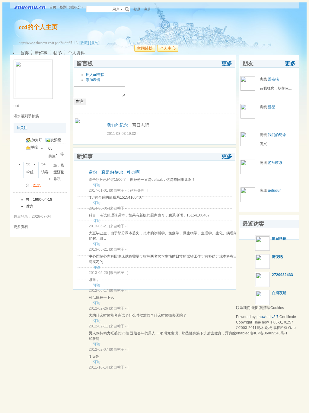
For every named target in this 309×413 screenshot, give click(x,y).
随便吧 (277, 257)
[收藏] (84, 43)
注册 (147, 9)
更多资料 (21, 227)
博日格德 (279, 238)
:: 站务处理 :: (137, 190)
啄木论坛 (264, 328)
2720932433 (282, 275)
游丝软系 (275, 163)
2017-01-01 (98, 190)
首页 (52, 7)
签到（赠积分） (72, 7)
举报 (34, 147)
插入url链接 (95, 75)
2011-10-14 (98, 367)
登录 (137, 9)
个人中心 (168, 48)
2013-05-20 (98, 273)
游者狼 (273, 79)
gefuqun (275, 190)
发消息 (55, 140)
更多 (226, 63)
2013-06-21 (98, 226)
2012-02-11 (98, 326)
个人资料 (76, 52)
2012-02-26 (98, 308)
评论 (96, 185)
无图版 (256, 308)
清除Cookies (273, 308)
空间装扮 (145, 48)
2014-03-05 (98, 208)
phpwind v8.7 (267, 317)
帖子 (57, 52)
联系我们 (243, 308)
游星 (271, 107)
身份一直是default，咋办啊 (114, 172)
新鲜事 (41, 52)
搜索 (127, 9)
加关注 (22, 128)
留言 (80, 101)
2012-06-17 (98, 290)
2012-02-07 (98, 349)
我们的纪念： (119, 125)
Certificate (287, 317)
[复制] (95, 43)
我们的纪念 (277, 135)
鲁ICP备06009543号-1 (269, 333)
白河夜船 (279, 293)
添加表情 (93, 80)
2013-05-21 (98, 249)
